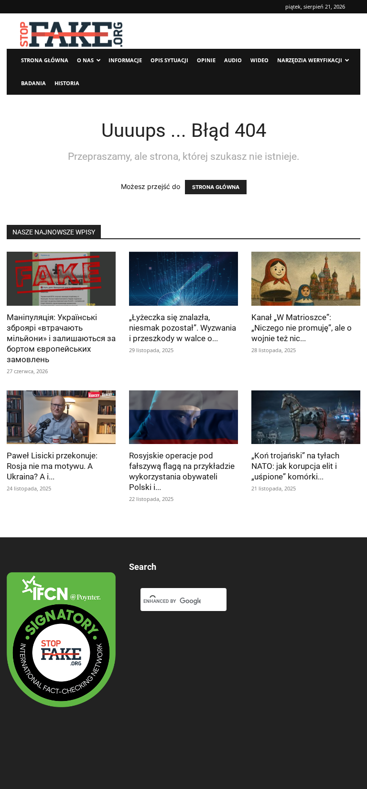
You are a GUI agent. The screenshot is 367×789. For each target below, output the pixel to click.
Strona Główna (44, 60)
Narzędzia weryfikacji (309, 60)
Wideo (259, 60)
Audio (233, 60)
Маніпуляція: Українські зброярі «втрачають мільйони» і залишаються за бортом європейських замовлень (61, 338)
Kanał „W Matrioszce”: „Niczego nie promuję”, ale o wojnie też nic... (301, 327)
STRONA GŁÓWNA (215, 187)
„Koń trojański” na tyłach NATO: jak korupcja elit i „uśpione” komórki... (295, 466)
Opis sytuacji (169, 60)
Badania (33, 83)
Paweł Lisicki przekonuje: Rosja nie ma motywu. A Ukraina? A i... (52, 466)
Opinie (206, 60)
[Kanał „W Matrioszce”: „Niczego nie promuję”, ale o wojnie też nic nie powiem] (305, 279)
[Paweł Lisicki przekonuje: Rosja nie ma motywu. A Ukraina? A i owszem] (61, 417)
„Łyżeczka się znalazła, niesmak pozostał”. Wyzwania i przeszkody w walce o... (182, 327)
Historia (66, 83)
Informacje (125, 60)
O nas (85, 60)
